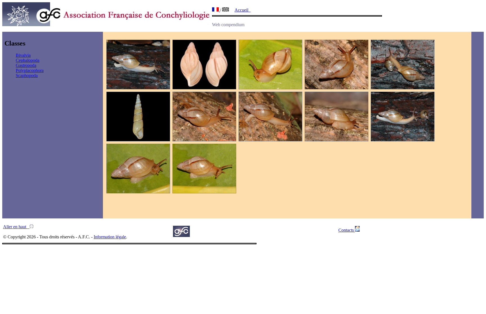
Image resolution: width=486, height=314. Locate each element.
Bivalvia (23, 55)
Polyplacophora (30, 70)
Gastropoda (26, 65)
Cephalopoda (27, 60)
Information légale (110, 236)
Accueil (243, 10)
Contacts (346, 230)
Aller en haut (16, 226)
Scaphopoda (27, 75)
